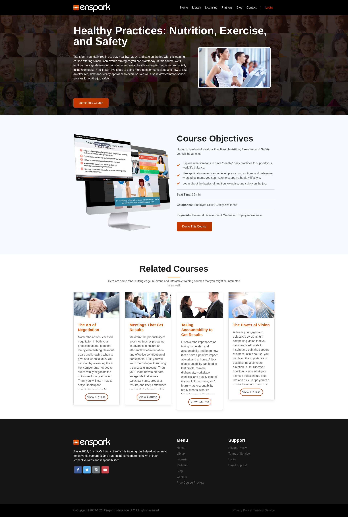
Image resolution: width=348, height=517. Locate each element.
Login (269, 7)
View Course (96, 397)
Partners (226, 7)
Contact (251, 7)
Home (184, 7)
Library (196, 7)
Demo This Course (91, 102)
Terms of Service (239, 453)
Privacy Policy (237, 447)
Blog (240, 7)
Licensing (211, 7)
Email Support (237, 465)
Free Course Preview (190, 482)
